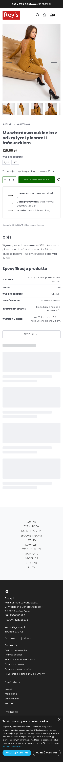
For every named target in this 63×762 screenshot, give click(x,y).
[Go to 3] (37, 109)
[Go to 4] (51, 109)
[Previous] (9, 62)
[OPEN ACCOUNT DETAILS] (44, 15)
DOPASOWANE (18, 225)
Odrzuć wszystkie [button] (46, 752)
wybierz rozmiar (13, 157)
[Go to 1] (9, 109)
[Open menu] (24, 15)
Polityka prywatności (13, 746)
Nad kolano (23, 124)
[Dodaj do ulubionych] (58, 179)
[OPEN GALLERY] (31, 62)
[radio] (6, 162)
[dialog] (31, 739)
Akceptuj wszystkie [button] (17, 752)
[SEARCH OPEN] (37, 15)
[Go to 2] (23, 109)
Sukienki (7, 124)
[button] (31, 334)
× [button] (59, 719)
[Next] (54, 62)
